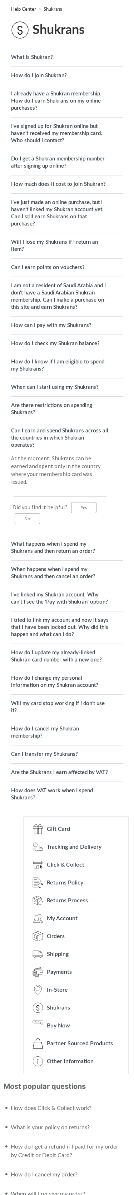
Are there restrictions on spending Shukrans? (51, 409)
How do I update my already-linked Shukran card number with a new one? (56, 656)
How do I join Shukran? (39, 75)
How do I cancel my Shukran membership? (45, 732)
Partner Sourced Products (80, 1043)
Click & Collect (65, 865)
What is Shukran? (32, 57)
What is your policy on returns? (50, 1127)
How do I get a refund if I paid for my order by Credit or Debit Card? (64, 1151)
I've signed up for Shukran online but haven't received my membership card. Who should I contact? (56, 133)
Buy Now (58, 1025)
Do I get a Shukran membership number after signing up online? (58, 162)
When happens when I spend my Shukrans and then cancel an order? (53, 573)
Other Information (70, 1061)
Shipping (58, 954)
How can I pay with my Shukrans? (51, 325)
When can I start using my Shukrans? (55, 387)
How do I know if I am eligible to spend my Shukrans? (57, 365)
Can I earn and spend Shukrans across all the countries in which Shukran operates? (59, 438)
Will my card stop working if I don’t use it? (58, 707)
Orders (56, 936)
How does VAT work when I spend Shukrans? (52, 794)
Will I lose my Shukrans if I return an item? (54, 245)
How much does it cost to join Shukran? (58, 184)
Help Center (24, 9)
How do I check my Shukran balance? (55, 343)
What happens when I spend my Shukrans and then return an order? (53, 547)
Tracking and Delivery (74, 847)
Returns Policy (65, 883)
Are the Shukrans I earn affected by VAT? (59, 772)
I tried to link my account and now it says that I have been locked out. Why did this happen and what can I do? (60, 627)
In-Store (57, 990)
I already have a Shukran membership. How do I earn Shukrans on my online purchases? (56, 101)
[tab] (67, 57)
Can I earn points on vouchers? (48, 267)
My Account (62, 918)
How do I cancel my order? (44, 1174)
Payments (59, 972)
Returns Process (67, 900)
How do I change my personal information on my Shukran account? (54, 681)
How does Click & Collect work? (51, 1108)
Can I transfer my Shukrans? (44, 754)
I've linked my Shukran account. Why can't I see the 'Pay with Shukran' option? (59, 598)
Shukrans (53, 9)
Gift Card (58, 829)
